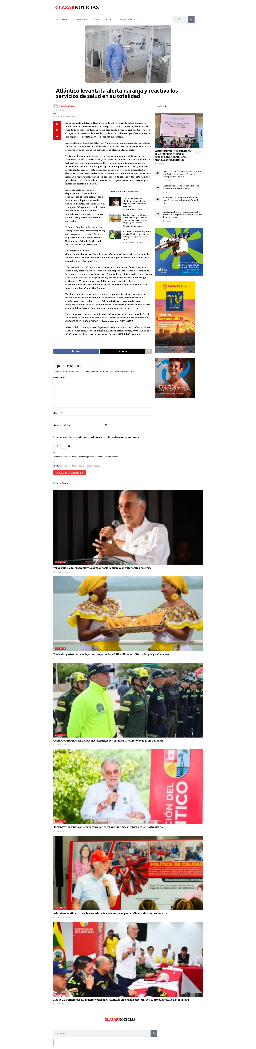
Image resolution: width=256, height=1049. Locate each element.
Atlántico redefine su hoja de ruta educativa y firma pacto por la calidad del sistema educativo (110, 914)
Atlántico (110, 19)
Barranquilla (82, 19)
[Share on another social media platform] (57, 137)
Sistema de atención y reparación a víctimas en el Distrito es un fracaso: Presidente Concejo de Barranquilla (182, 174)
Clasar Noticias (68, 106)
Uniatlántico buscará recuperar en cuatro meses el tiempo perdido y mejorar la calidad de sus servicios (182, 215)
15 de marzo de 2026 (62, 918)
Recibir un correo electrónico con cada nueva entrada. (76, 465)
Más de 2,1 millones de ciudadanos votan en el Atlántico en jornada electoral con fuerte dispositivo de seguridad (121, 1000)
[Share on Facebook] (57, 124)
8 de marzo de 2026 (62, 1004)
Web (107, 425)
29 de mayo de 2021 (61, 110)
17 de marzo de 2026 (62, 831)
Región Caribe (126, 19)
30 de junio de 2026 (134, 226)
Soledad (96, 19)
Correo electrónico (62, 425)
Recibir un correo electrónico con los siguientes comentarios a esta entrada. (86, 456)
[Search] (191, 19)
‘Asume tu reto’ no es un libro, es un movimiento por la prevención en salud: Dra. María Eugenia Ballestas (173, 155)
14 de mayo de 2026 (134, 242)
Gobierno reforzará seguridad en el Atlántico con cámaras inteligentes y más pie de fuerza (137, 235)
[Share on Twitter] (57, 130)
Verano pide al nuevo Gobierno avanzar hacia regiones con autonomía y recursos (135, 202)
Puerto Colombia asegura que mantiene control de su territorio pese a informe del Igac (181, 200)
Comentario (59, 377)
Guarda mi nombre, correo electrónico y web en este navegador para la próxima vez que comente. (98, 437)
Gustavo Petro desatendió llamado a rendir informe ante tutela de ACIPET (182, 187)
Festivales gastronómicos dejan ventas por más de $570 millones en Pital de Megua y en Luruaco (135, 219)
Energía (67, 1043)
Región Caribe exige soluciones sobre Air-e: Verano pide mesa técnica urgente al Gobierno (108, 827)
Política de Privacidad (86, 1043)
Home (74, 1043)
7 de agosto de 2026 (135, 209)
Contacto (58, 1043)
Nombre (57, 413)
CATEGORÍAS (62, 19)
